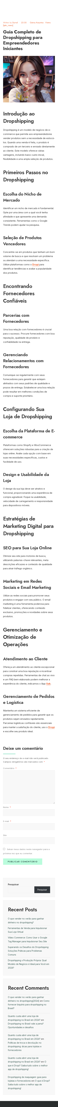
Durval (15, 22)
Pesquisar (13, 884)
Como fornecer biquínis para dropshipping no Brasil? (28, 1005)
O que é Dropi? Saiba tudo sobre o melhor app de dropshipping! (28, 1065)
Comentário (10, 768)
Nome (7, 807)
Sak (48, 683)
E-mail (7, 821)
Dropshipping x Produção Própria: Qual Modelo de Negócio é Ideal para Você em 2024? (28, 964)
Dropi (35, 264)
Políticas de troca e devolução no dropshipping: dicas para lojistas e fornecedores (24, 1047)
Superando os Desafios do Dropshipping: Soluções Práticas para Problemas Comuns (28, 951)
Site (5, 835)
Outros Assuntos (36, 22)
